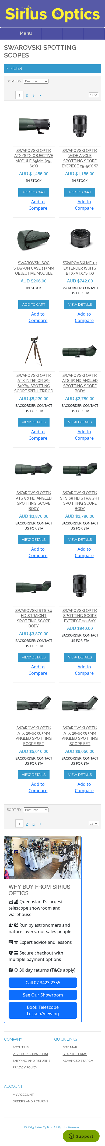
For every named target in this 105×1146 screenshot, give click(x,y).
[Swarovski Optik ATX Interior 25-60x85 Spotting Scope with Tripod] (34, 351)
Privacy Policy (25, 1067)
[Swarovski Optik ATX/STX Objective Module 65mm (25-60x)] (34, 126)
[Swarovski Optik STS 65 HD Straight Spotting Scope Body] (80, 468)
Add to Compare (38, 205)
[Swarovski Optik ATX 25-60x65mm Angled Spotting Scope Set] (34, 704)
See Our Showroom (43, 995)
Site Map (70, 1047)
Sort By (14, 81)
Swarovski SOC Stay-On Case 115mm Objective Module (33, 268)
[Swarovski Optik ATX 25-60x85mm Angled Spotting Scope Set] (80, 704)
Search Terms (75, 1054)
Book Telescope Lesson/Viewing (43, 1010)
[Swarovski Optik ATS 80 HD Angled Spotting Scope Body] (34, 468)
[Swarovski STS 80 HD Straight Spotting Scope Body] (34, 586)
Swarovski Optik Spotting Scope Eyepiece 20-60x (79, 615)
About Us (21, 1047)
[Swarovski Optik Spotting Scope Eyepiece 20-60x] (80, 586)
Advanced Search (78, 1061)
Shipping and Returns (31, 1061)
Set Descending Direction (53, 81)
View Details (80, 304)
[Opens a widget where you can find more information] (81, 1136)
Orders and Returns (30, 1101)
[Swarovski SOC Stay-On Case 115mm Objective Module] (34, 238)
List (94, 81)
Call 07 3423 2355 (43, 983)
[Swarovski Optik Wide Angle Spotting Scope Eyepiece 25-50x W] (80, 126)
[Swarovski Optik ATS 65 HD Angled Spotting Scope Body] (80, 351)
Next (40, 95)
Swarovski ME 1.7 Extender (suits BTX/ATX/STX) (80, 268)
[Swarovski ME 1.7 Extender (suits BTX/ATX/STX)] (80, 238)
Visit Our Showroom (30, 1054)
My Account (23, 1095)
